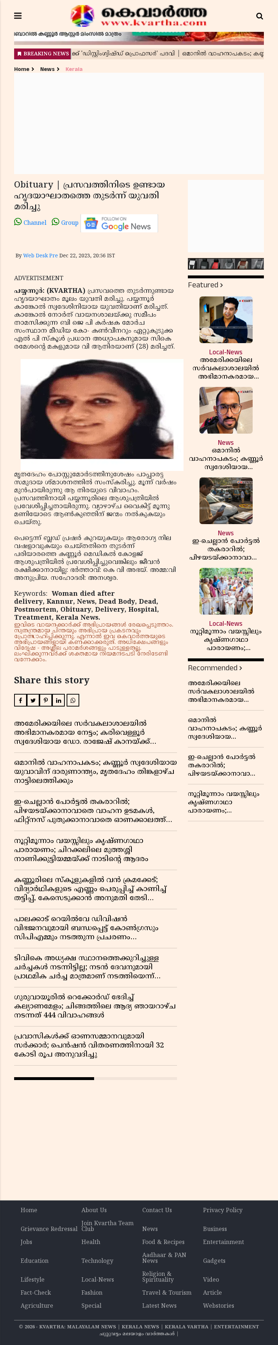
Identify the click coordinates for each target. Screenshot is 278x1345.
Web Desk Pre (40, 256)
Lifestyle (33, 1280)
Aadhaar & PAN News (164, 1258)
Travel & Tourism (166, 1293)
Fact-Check (36, 1293)
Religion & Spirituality (158, 1277)
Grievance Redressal (49, 1229)
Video (211, 1280)
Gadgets (214, 1261)
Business (215, 1229)
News (47, 69)
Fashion (91, 1293)
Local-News (97, 1280)
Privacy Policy (223, 1210)
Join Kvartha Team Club (107, 1226)
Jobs (26, 1242)
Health (90, 1242)
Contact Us (157, 1210)
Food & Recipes (163, 1242)
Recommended (212, 668)
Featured (203, 285)
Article (212, 1293)
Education (35, 1261)
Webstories (218, 1306)
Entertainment (223, 1242)
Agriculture (37, 1306)
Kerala (74, 69)
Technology (97, 1261)
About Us (94, 1210)
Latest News (159, 1306)
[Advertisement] (139, 123)
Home (21, 69)
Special (91, 1306)
